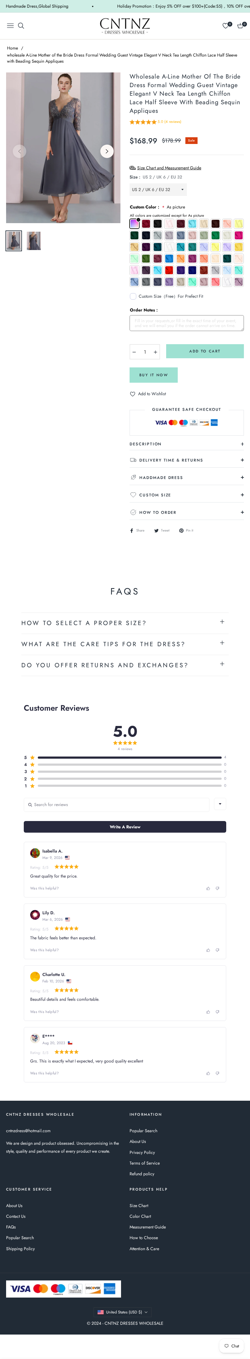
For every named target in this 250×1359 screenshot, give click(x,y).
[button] (155, 123)
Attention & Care (144, 1249)
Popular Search (143, 1131)
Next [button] (107, 151)
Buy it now (153, 375)
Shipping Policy (20, 1249)
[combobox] (220, 804)
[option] (63, 147)
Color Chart (140, 1216)
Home (12, 48)
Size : (156, 177)
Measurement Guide (148, 1227)
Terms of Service (145, 1163)
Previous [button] (19, 151)
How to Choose (144, 1238)
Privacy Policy (142, 1152)
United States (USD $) (124, 1312)
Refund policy (142, 1174)
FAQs (11, 1227)
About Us (138, 1141)
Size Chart (139, 1205)
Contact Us (16, 1216)
